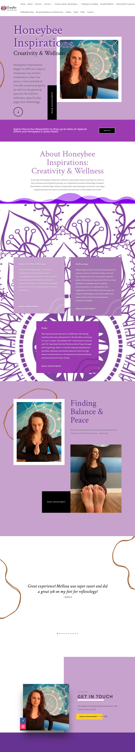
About (30, 4)
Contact (90, 12)
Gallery (68, 12)
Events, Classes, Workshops (66, 4)
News (76, 12)
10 (73, 633)
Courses (47, 4)
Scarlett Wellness (107, 4)
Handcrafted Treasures (125, 4)
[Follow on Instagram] (23, 727)
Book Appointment (52, 102)
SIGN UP (107, 131)
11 (75, 633)
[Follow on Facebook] (23, 721)
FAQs (82, 12)
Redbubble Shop (27, 12)
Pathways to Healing (89, 4)
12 (77, 633)
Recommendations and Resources (49, 12)
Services (38, 4)
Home (22, 4)
